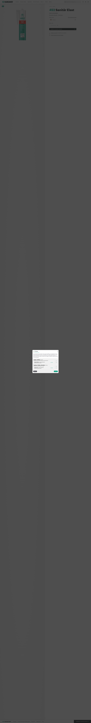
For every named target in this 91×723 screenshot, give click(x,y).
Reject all (35, 371)
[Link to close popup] (57, 351)
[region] (45, 364)
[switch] (55, 360)
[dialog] (45, 361)
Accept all (56, 371)
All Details (52, 362)
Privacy (38, 352)
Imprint (36, 352)
